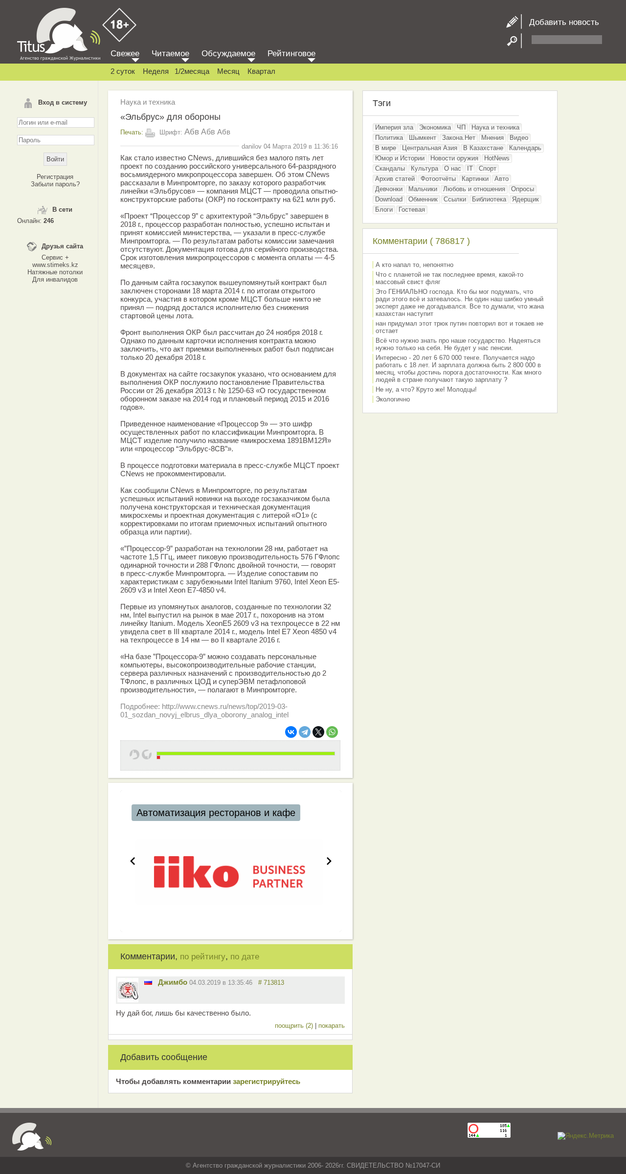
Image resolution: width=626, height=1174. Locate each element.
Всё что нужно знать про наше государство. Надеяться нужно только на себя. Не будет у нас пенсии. (458, 344)
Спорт (487, 168)
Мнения (492, 137)
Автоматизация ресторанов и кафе (215, 812)
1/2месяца (192, 71)
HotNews (497, 158)
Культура (424, 168)
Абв (191, 131)
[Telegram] (305, 732)
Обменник (423, 199)
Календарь (525, 148)
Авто (501, 178)
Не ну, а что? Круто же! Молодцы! (426, 389)
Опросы (522, 189)
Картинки (475, 178)
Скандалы (390, 168)
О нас (452, 168)
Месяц (228, 71)
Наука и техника (147, 102)
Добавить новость (560, 22)
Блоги (384, 209)
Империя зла (394, 127)
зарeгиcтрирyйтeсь (266, 1081)
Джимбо (172, 982)
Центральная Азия (429, 148)
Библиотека (489, 199)
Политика (389, 137)
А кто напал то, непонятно (414, 264)
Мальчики (422, 189)
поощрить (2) (295, 1025)
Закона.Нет (458, 137)
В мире (385, 148)
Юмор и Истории (400, 158)
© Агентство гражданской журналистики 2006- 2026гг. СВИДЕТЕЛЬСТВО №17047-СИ (313, 1165)
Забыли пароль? (55, 184)
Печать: (131, 132)
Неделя (156, 71)
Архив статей (395, 178)
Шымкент (422, 137)
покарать (331, 1025)
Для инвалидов (55, 279)
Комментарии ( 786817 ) (421, 241)
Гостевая (412, 209)
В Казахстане (483, 148)
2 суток (123, 71)
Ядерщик (525, 199)
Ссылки (455, 199)
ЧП (461, 127)
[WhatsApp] (332, 732)
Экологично (393, 399)
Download (388, 199)
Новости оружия (454, 158)
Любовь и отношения (474, 189)
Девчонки (388, 189)
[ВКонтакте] (291, 732)
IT (470, 168)
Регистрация (55, 176)
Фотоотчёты (438, 178)
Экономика (435, 127)
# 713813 (271, 982)
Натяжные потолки (55, 272)
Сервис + (55, 257)
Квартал (261, 71)
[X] (318, 732)
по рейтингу (202, 956)
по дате (244, 956)
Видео (519, 137)
